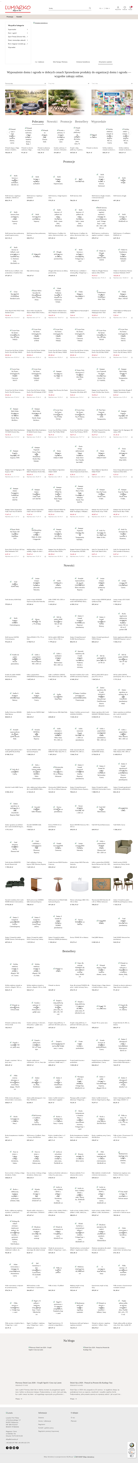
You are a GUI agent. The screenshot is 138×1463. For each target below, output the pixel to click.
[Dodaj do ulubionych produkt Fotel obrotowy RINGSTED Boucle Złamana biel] (22, 836)
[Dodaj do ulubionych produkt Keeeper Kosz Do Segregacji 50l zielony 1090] (130, 403)
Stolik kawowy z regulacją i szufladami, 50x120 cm (13, 197)
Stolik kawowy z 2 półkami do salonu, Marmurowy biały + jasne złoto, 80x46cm (58, 234)
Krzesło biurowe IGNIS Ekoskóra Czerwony (57, 863)
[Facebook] (7, 1448)
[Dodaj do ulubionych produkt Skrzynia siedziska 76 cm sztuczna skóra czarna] (87, 1146)
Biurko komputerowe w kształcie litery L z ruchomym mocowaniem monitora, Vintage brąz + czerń (79, 1136)
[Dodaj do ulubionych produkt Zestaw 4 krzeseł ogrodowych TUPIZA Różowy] (109, 610)
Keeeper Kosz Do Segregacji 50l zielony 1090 (122, 431)
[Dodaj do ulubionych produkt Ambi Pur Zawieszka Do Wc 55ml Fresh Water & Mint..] (109, 523)
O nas (73, 1418)
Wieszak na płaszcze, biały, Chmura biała (27, 149)
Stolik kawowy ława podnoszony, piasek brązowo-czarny (14, 234)
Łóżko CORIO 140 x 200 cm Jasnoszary (56, 600)
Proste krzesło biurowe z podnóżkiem (77, 1061)
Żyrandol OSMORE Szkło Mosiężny (34, 826)
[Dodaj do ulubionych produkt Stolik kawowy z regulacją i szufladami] (44, 169)
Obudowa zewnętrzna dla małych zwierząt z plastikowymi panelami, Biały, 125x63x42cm (101, 1249)
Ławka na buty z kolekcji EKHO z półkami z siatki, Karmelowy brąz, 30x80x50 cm (57, 1211)
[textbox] (9, 83)
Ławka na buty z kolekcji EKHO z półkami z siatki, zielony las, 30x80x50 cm (79, 1211)
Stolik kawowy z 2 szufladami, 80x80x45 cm (122, 234)
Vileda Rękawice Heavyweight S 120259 (79, 311)
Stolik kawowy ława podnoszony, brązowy (36, 234)
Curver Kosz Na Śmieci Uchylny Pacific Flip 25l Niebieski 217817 (36, 391)
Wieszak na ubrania (76, 148)
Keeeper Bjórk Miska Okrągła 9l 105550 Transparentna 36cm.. (122, 391)
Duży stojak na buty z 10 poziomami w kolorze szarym (121, 1211)
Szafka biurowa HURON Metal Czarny (35, 713)
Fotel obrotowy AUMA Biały (13, 599)
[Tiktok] (17, 1448)
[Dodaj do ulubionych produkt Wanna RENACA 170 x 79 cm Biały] (44, 610)
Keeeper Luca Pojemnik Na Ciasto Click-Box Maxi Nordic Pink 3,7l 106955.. (100, 391)
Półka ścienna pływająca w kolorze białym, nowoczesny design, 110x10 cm (13, 1099)
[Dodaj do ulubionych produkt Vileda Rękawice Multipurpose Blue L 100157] (130, 284)
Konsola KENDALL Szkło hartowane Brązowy (34, 751)
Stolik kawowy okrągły (119, 196)
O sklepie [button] (74, 1413)
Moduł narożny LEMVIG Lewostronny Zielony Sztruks (121, 863)
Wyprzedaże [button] (98, 121)
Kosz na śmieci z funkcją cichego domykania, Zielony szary (36, 1174)
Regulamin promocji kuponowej (48, 1431)
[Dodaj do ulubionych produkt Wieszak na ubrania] (82, 129)
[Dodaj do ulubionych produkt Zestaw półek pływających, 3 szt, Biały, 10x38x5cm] (44, 1071)
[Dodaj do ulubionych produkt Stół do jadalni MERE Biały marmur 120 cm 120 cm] (65, 610)
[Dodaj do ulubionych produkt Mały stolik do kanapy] (44, 244)
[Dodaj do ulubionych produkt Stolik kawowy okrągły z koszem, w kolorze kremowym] (109, 169)
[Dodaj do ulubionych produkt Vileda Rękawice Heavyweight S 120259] (87, 284)
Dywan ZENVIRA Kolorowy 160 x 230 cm (79, 826)
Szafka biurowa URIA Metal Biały (57, 712)
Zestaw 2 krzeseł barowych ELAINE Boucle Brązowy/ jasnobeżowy (78, 638)
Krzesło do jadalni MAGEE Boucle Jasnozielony (13, 675)
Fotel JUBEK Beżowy (97, 937)
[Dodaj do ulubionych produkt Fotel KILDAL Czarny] (130, 798)
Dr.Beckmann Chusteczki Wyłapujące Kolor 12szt (99, 311)
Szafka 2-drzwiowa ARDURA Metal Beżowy (13, 713)
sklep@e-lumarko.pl (12, 1439)
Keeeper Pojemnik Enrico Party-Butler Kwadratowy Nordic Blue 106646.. (36, 471)
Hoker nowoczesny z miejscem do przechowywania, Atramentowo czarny (14, 1286)
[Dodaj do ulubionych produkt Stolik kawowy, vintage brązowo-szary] (65, 169)
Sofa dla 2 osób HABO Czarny (14, 787)
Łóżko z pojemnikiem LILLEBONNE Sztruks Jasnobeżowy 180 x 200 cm (100, 751)
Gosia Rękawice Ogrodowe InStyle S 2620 (56, 471)
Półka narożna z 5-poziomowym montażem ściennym (122, 1286)
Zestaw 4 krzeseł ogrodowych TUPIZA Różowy (100, 638)
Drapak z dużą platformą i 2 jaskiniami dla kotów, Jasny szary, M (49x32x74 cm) (79, 1024)
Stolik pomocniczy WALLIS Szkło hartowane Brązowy (57, 901)
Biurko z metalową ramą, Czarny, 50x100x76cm (101, 1136)
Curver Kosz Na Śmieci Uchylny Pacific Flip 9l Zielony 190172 (79, 431)
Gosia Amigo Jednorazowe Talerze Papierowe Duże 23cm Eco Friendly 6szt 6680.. (79, 471)
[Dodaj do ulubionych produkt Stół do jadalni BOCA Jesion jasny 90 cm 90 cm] (109, 648)
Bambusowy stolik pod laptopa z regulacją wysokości (79, 1324)
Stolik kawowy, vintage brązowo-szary (57, 197)
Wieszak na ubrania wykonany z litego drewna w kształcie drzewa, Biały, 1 (122, 986)
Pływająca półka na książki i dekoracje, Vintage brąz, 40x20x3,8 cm (78, 1099)
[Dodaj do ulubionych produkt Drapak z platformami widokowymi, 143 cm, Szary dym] (44, 1034)
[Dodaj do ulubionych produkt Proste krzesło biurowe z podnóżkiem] (87, 1034)
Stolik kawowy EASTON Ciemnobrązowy (12, 638)
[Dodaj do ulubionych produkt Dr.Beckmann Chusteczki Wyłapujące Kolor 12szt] (109, 284)
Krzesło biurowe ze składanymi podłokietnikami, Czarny (101, 1061)
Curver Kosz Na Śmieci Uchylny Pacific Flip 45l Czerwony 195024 (79, 351)
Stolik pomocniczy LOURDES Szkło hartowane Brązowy (35, 901)
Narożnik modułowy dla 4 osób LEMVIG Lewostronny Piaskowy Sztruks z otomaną (79, 675)
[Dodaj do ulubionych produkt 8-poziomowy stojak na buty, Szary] (109, 1259)
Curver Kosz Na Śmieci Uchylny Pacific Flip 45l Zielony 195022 (57, 351)
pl (100, 8)
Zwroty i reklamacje (44, 1421)
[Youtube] (14, 1448)
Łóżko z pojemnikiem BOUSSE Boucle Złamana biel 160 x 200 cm (101, 863)
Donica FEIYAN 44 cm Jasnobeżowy (54, 826)
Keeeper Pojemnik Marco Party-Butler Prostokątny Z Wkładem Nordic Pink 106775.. (79, 510)
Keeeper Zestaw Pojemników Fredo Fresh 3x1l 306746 (35, 510)
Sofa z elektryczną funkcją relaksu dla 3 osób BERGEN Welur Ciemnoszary (36, 788)
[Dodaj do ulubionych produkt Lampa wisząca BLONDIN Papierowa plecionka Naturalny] (44, 573)
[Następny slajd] (128, 40)
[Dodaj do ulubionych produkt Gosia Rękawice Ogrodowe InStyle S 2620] (65, 443)
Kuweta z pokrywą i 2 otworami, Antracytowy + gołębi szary (44, 149)
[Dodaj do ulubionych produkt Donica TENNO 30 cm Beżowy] (87, 911)
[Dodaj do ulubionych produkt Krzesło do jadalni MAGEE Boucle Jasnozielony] (22, 648)
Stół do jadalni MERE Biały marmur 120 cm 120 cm (56, 638)
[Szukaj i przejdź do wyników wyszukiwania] (90, 8)
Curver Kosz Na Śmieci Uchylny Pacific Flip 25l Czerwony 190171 (14, 391)
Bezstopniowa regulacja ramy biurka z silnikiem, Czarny (121, 1174)
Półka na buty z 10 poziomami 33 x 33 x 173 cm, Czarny (123, 1136)
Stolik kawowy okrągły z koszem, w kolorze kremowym (101, 197)
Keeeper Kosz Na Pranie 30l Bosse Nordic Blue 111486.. (121, 510)
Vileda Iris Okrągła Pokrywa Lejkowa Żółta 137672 (100, 272)
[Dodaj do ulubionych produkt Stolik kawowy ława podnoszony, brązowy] (44, 207)
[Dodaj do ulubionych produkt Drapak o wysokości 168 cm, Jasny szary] (22, 1034)
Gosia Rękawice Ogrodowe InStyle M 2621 (100, 471)
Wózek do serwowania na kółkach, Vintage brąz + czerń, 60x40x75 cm (57, 1249)
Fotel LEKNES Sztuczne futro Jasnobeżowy (121, 938)
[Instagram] (10, 1448)
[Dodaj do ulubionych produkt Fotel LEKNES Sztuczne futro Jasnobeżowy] (130, 911)
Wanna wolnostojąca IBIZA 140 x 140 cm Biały (79, 901)
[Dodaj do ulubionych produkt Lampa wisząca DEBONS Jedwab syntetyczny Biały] (109, 573)
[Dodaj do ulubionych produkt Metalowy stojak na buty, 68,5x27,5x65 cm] (87, 1259)
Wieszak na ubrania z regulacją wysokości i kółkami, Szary (101, 1324)
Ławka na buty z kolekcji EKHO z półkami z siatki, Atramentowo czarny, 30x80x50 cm (101, 1211)
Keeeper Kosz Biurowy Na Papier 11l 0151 (58, 391)
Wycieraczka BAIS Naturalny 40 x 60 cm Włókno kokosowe (101, 901)
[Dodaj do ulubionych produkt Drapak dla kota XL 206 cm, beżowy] (130, 996)
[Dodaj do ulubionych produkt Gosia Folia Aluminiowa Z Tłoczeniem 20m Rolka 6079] (87, 364)
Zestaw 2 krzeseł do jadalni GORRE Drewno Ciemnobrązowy (14, 938)
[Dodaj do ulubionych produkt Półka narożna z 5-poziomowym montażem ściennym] (130, 1259)
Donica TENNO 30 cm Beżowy (79, 937)
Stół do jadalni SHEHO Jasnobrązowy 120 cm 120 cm (122, 675)
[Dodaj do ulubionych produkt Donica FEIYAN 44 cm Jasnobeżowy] (65, 798)
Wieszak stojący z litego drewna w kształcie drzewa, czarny (101, 986)
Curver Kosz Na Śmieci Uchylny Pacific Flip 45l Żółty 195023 (14, 351)
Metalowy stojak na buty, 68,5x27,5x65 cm (77, 1286)
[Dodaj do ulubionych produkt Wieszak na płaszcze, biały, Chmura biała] (33, 129)
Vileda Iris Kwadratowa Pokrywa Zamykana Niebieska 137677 (122, 272)
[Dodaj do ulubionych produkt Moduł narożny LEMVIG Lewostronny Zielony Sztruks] (130, 836)
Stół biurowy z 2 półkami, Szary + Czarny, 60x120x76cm (36, 1136)
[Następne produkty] (128, 132)
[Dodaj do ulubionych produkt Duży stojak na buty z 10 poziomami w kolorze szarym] (130, 1184)
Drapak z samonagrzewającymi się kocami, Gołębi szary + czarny (57, 1061)
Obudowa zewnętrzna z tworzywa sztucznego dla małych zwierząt (36, 1249)
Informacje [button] (42, 1413)
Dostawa (41, 1418)
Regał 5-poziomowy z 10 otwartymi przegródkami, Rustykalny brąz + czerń (55, 1324)
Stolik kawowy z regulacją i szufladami (35, 197)
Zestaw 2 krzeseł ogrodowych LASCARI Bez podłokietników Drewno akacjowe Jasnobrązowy (122, 788)
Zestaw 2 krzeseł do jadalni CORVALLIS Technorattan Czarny (101, 788)
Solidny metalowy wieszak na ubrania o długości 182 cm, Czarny (92, 149)
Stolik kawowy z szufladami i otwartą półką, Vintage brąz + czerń (78, 272)
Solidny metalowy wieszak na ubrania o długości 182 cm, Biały (109, 149)
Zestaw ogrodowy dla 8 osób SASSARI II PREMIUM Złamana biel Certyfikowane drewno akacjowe (100, 713)
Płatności (74, 1421)
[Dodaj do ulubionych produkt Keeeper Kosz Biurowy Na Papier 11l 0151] (65, 364)
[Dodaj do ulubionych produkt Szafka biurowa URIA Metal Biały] (65, 686)
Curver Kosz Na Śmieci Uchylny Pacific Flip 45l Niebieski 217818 (36, 351)
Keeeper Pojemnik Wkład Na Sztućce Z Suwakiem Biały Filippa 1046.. (56, 510)
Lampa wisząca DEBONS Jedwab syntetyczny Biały (101, 600)
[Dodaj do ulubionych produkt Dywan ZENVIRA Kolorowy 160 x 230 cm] (87, 798)
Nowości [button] (52, 121)
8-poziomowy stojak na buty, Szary (100, 1286)
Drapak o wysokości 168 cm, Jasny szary (13, 1061)
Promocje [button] (66, 121)
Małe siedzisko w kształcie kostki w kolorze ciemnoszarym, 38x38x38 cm (101, 1174)
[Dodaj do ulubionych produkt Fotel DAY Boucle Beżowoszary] (109, 798)
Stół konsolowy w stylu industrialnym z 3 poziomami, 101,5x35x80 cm (35, 1286)
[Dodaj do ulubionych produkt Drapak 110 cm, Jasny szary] (109, 996)
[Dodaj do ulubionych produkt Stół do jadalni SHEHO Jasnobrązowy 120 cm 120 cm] (130, 648)
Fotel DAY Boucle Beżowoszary (101, 825)
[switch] (132, 1456)
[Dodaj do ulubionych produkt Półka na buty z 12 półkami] (65, 1259)
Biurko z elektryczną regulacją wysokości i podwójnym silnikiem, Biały (13, 1211)
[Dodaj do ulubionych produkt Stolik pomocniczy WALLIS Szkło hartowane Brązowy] (65, 873)
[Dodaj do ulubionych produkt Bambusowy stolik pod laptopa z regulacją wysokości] (87, 1297)
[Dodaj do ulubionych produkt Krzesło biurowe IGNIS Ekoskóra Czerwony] (65, 836)
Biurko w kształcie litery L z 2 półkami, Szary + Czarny (56, 1136)
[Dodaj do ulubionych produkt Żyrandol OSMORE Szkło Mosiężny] (44, 798)
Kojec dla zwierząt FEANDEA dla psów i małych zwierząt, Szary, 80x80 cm (79, 986)
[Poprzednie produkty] (9, 132)
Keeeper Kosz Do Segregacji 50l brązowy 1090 (14, 471)
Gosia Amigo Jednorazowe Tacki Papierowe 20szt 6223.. (122, 471)
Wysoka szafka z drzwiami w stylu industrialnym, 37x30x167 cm (35, 1211)
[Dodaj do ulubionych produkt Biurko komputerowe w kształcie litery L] (22, 1109)
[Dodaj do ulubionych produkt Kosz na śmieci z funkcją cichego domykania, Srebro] (22, 1146)
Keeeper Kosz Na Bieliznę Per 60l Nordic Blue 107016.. (57, 550)
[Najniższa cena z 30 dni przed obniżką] (110, 278)
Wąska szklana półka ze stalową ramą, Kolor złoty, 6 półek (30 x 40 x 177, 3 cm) (122, 1324)
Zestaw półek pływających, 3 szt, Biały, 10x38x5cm (36, 1099)
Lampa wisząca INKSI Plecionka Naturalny (79, 863)
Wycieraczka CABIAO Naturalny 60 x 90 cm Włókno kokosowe (57, 788)
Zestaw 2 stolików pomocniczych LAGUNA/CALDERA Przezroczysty (79, 713)
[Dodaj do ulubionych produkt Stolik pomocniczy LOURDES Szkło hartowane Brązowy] (44, 873)
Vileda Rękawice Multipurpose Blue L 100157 (122, 311)
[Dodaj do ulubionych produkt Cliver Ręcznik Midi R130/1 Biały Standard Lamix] (22, 284)
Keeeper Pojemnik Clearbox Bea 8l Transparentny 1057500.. (79, 550)
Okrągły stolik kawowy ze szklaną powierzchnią (57, 272)
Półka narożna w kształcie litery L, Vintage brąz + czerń (15, 1324)
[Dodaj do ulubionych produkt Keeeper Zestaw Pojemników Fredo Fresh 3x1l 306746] (44, 483)
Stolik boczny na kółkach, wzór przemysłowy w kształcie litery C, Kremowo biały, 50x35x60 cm (14, 272)
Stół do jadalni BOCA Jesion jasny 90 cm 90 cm (100, 675)
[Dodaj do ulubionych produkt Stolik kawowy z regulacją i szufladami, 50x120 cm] (22, 169)
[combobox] (25, 83)
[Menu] (135, 1443)
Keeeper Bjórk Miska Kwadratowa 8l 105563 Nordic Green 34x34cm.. (36, 431)
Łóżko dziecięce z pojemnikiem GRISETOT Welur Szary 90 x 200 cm (57, 751)
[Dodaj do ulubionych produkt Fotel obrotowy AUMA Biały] (22, 573)
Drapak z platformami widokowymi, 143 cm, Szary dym (36, 1061)
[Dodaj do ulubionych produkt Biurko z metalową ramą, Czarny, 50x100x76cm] (109, 1109)
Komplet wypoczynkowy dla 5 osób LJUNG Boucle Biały (13, 751)
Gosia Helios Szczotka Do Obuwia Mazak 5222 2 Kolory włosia (35, 311)
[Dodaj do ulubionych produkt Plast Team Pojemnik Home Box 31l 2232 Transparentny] (109, 403)
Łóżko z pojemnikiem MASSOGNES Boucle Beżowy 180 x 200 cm (35, 675)
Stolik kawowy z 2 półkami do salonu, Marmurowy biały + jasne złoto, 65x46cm (79, 234)
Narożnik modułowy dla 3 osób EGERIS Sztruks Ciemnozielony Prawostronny (14, 901)
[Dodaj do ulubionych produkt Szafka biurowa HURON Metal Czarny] (44, 686)
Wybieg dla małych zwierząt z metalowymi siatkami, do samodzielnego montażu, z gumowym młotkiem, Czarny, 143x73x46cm (13, 1249)
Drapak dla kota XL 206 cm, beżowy (121, 1024)
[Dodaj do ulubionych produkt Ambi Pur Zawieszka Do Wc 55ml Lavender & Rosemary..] (130, 523)
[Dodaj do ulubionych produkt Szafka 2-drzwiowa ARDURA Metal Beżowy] (22, 686)
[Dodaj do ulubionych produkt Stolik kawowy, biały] (87, 169)
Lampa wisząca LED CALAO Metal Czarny (121, 600)
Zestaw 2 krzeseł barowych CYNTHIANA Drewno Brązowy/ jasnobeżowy (79, 788)
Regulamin (41, 1424)
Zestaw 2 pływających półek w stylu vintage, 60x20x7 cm (122, 1099)
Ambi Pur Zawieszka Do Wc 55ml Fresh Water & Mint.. (100, 550)
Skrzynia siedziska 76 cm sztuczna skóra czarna (77, 1174)
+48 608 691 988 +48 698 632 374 (17, 1443)
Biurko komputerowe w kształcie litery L (14, 1136)
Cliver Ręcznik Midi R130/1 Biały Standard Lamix (14, 311)
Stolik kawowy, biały (76, 196)
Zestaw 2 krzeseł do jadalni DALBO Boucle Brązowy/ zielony (122, 901)
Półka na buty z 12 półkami (56, 1285)
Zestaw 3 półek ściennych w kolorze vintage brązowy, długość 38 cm (101, 1099)
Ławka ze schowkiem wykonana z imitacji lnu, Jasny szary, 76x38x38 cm (57, 1174)
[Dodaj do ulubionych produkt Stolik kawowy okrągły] (130, 169)
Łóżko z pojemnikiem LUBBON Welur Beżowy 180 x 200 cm (122, 751)
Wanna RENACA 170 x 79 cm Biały (35, 638)
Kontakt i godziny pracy (46, 1428)
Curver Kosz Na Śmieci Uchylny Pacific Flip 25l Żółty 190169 (101, 351)
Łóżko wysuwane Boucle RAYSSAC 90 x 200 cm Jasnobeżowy (77, 751)
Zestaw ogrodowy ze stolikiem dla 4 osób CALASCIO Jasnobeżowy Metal (122, 713)
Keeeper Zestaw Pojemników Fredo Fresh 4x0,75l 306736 (13, 510)
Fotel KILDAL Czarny (119, 825)
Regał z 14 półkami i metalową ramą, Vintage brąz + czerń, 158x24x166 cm (35, 1324)
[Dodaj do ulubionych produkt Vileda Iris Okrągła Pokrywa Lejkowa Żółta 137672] (109, 244)
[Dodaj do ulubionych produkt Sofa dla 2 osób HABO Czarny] (22, 761)
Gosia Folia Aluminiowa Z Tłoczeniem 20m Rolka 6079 (78, 391)
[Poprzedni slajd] (37, 40)
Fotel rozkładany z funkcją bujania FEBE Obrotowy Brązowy (36, 863)
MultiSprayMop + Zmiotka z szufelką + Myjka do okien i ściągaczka (35, 550)
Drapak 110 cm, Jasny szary (99, 1023)
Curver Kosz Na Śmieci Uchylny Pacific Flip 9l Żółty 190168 (57, 431)
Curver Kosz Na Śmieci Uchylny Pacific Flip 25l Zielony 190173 (122, 351)
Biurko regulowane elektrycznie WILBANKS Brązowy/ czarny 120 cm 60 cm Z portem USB (122, 638)
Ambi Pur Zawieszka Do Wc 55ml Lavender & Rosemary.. (121, 550)
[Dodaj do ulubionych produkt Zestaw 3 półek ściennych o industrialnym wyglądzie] (65, 1071)
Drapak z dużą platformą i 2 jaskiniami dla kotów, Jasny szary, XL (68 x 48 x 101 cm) (61, 149)
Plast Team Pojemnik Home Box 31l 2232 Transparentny (101, 431)
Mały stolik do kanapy (33, 271)
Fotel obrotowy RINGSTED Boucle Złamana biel (13, 863)
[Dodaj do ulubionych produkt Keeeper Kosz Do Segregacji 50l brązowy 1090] (22, 443)
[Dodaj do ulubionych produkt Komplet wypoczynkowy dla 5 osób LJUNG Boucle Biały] (22, 723)
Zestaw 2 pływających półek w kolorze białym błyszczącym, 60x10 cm (122, 1061)
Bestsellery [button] (81, 121)
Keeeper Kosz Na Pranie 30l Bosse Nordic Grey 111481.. (100, 510)
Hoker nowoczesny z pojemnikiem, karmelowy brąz (122, 1249)
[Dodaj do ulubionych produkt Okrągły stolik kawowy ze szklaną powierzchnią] (65, 244)
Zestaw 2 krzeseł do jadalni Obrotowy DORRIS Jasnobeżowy (57, 938)
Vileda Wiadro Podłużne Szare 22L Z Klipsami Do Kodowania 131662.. (57, 311)
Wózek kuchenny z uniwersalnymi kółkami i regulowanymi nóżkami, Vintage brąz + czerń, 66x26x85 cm (79, 1249)
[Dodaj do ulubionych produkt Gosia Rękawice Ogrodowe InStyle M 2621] (109, 443)
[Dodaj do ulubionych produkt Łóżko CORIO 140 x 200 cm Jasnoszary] (65, 573)
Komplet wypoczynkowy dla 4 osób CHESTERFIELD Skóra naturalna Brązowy (78, 600)
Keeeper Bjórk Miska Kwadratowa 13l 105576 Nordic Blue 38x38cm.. (15, 431)
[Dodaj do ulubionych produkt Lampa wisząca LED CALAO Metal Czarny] (130, 573)
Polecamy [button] (38, 121)
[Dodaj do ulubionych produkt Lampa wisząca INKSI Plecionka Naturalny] (87, 836)
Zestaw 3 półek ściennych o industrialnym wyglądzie (56, 1099)
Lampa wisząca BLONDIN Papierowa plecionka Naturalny (36, 600)
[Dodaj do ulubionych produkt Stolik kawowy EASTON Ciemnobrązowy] (22, 610)
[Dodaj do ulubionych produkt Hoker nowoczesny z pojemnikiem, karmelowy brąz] (130, 1221)
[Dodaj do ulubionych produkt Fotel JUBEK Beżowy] (109, 911)
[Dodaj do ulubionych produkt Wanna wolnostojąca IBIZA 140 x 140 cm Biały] (87, 873)
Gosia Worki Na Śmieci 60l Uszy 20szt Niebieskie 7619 (14, 550)
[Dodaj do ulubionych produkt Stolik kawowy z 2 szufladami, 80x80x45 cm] (130, 207)
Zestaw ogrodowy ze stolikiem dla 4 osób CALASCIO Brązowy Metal (14, 826)
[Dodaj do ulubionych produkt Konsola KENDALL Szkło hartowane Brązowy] (44, 723)
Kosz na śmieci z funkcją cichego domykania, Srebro (15, 1174)
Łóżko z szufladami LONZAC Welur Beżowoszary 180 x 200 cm (57, 675)
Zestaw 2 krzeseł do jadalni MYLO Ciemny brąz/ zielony (35, 938)
